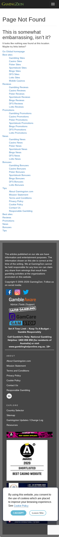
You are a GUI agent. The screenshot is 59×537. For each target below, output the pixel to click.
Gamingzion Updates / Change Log (25, 420)
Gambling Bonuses (19, 165)
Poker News (15, 146)
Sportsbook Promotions (21, 123)
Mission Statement (18, 194)
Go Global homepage (13, 51)
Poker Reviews (16, 93)
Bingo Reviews (16, 100)
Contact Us (14, 207)
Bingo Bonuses (17, 178)
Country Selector (15, 410)
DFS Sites (14, 74)
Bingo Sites (15, 71)
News (5, 136)
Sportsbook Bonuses (19, 175)
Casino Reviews (17, 90)
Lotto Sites (14, 77)
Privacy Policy (16, 201)
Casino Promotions (19, 116)
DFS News (14, 155)
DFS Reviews (16, 103)
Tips (4, 188)
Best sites (7, 54)
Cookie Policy (16, 204)
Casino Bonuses (17, 168)
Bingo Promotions (18, 126)
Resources (12, 425)
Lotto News (15, 159)
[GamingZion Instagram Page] (17, 292)
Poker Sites (15, 64)
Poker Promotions (18, 120)
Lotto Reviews (16, 106)
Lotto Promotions (18, 133)
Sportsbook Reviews (19, 97)
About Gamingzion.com (21, 191)
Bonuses (6, 162)
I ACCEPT (18, 513)
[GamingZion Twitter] (26, 292)
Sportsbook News (18, 149)
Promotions (8, 110)
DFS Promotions (17, 129)
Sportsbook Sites (18, 67)
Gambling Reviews (18, 87)
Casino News (16, 142)
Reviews (6, 84)
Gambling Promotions (20, 113)
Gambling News (17, 139)
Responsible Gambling (20, 211)
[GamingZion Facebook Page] (9, 292)
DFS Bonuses (16, 181)
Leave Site (38, 513)
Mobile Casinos (17, 80)
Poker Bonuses (17, 172)
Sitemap (11, 415)
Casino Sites (15, 61)
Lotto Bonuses (16, 185)
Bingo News (15, 152)
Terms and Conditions (20, 198)
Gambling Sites (17, 58)
